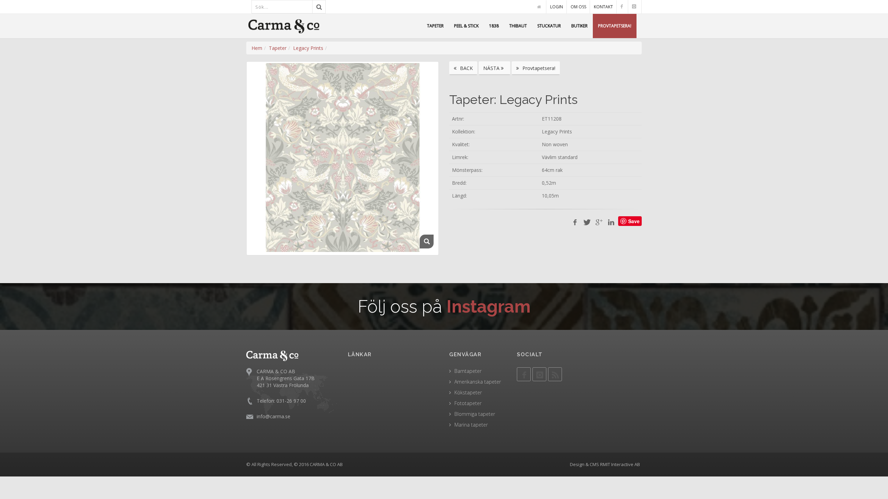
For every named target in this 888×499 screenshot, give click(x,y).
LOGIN (556, 7)
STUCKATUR (549, 26)
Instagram (488, 306)
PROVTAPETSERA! (614, 26)
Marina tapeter (471, 424)
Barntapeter (467, 371)
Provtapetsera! (538, 68)
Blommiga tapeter (474, 414)
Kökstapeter (468, 392)
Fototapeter (467, 403)
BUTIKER (579, 26)
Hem (256, 48)
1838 (494, 26)
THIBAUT (518, 26)
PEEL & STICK (466, 26)
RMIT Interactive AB (620, 464)
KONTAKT (603, 7)
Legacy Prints (308, 48)
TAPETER (435, 26)
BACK (466, 68)
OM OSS (578, 7)
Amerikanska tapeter (477, 381)
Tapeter (278, 48)
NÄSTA (492, 68)
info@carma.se (273, 416)
